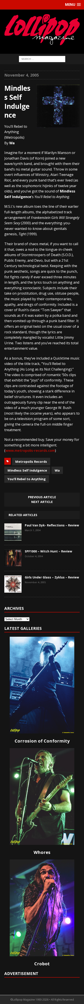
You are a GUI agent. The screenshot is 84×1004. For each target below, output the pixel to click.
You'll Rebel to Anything (27, 479)
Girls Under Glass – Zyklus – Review (52, 577)
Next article (42, 502)
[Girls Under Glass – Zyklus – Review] (13, 589)
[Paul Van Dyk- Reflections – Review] (13, 537)
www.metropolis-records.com (30, 450)
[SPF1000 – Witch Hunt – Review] (13, 563)
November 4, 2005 (21, 75)
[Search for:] (42, 59)
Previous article (42, 497)
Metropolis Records (31, 461)
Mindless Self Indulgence (27, 470)
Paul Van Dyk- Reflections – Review (52, 525)
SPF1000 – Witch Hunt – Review (48, 551)
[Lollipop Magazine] (42, 29)
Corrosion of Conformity (42, 741)
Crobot (42, 964)
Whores (42, 852)
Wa (57, 470)
